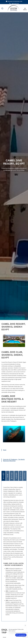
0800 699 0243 (15, 3)
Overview (3, 476)
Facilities (12, 476)
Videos (24, 476)
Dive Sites (16, 476)
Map (7, 476)
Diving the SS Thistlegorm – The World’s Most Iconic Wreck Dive (14, 460)
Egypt (4, 450)
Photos (20, 476)
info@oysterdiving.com (15, 1)
